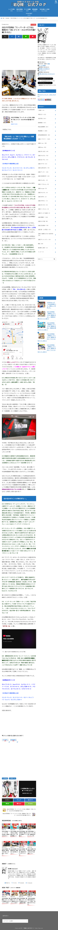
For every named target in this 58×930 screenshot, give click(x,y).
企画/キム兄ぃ (43, 180)
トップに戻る (11, 10)
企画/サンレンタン (44, 239)
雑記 (40, 243)
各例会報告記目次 (44, 135)
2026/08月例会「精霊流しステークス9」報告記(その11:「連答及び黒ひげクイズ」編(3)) (47, 315)
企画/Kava (42, 147)
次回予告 (42, 118)
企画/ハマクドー (44, 139)
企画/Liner (13, 778)
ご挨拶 (41, 110)
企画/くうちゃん (43, 184)
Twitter (15, 882)
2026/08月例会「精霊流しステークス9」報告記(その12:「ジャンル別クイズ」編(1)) (47, 337)
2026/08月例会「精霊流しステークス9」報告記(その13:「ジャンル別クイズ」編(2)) (47, 348)
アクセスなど (29, 14)
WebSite (8, 882)
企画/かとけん (43, 192)
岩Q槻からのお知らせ (44, 68)
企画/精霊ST (43, 217)
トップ (41, 251)
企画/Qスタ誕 (43, 221)
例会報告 (5, 778)
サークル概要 (27, 10)
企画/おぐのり (43, 205)
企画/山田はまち (44, 167)
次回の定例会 (19, 10)
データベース (42, 70)
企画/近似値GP (43, 225)
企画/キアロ (42, 163)
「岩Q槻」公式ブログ (27, 928)
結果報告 (42, 122)
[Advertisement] (19, 54)
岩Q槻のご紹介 (43, 247)
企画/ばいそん (43, 159)
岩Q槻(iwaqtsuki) (13, 868)
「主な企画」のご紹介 (44, 10)
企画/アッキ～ (43, 172)
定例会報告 (34, 10)
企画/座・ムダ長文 (44, 229)
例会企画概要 (43, 126)
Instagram (29, 882)
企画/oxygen (42, 188)
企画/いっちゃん (43, 209)
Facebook (22, 882)
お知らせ (42, 114)
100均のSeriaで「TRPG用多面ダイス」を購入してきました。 (51, 305)
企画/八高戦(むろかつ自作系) (45, 234)
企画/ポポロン (43, 200)
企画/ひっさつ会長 (44, 213)
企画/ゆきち (42, 196)
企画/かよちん (43, 155)
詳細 (49, 63)
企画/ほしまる (43, 151)
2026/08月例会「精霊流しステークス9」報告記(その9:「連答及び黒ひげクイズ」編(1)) (47, 326)
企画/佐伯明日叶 (44, 176)
